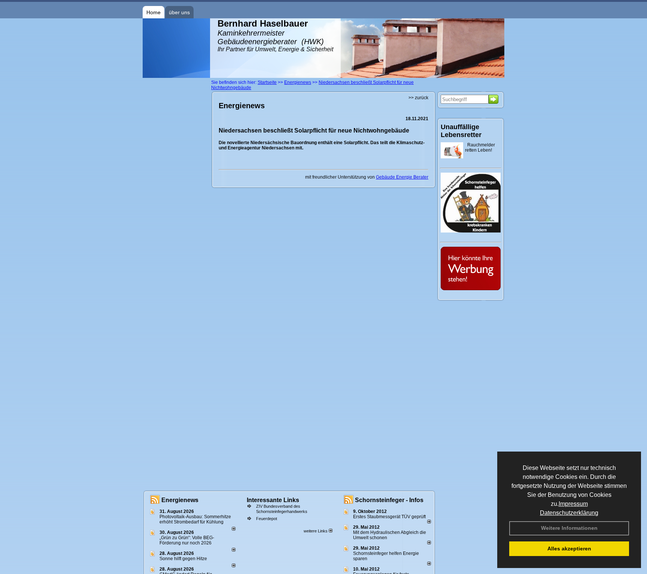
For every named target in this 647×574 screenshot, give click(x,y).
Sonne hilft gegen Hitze (183, 558)
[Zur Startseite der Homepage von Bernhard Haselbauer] (176, 76)
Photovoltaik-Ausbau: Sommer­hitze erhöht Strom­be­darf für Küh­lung (195, 519)
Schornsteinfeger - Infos (389, 500)
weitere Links (316, 531)
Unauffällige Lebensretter (461, 131)
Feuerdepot (266, 518)
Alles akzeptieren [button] (569, 549)
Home (153, 12)
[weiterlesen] (234, 529)
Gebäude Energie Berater (402, 177)
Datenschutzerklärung (569, 513)
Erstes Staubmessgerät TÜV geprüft (389, 516)
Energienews (179, 500)
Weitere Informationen (569, 528)
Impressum (573, 504)
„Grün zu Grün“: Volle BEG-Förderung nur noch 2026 (187, 540)
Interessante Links (273, 500)
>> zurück (418, 97)
